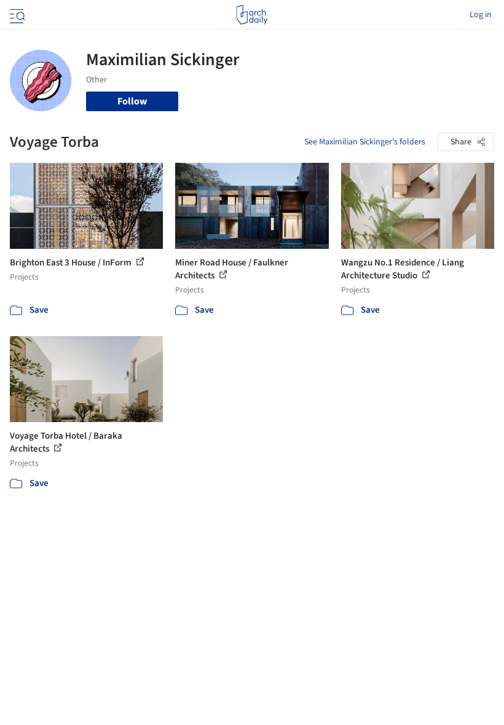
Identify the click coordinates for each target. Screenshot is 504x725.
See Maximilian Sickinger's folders (364, 142)
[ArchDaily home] (251, 15)
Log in (481, 14)
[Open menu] (16, 14)
